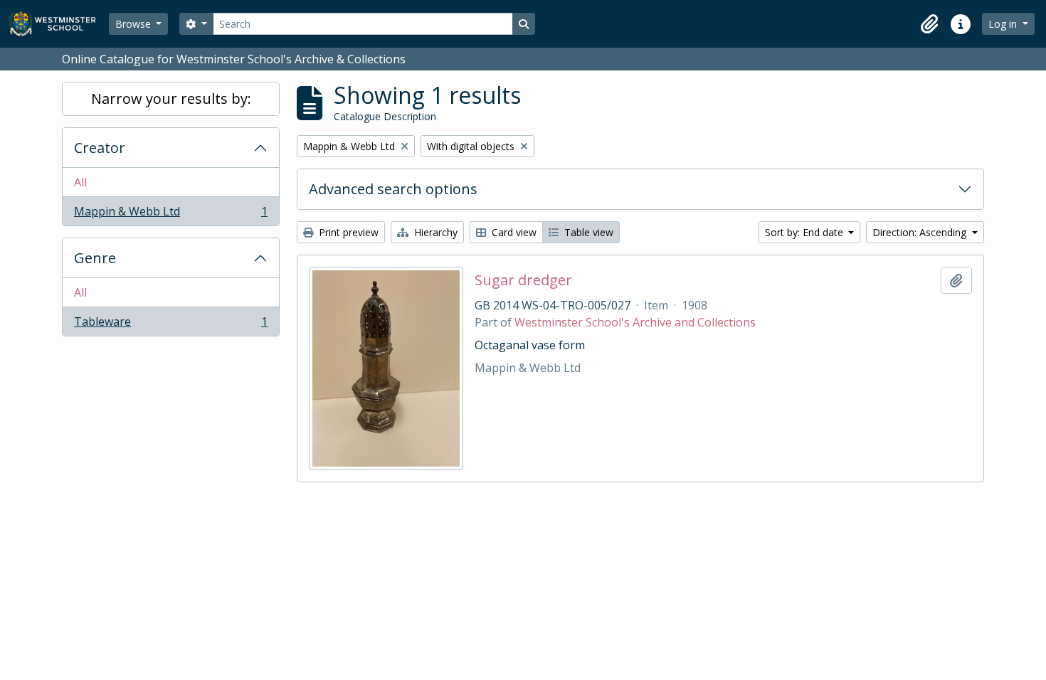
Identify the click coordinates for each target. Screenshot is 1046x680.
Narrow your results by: (171, 98)
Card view (513, 232)
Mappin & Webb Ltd (170, 214)
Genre (95, 257)
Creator (99, 147)
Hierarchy (434, 232)
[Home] (59, 24)
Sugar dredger (523, 280)
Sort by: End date (805, 232)
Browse (134, 24)
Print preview (347, 232)
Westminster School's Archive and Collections (635, 322)
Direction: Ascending (920, 232)
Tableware (170, 325)
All (80, 182)
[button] (929, 24)
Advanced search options (393, 188)
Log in (1004, 24)
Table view (587, 232)
